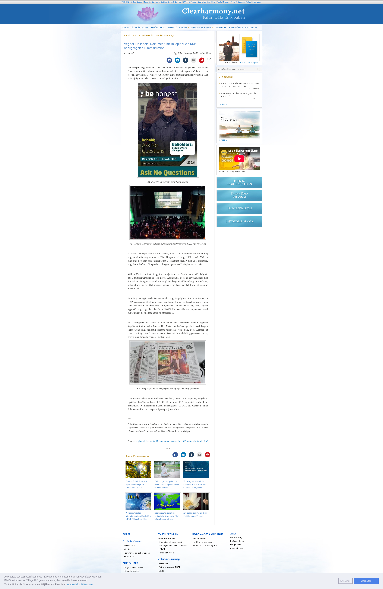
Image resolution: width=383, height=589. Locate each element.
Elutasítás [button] (345, 581)
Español (171, 2)
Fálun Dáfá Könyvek (249, 63)
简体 (127, 2)
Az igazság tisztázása (133, 567)
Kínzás (127, 549)
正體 (123, 2)
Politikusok (163, 564)
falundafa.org (236, 538)
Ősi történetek (199, 538)
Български (156, 2)
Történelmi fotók (166, 553)
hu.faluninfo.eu (237, 541)
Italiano (200, 2)
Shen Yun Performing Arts (205, 546)
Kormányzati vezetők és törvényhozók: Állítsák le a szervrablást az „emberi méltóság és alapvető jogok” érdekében (195, 487)
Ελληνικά (186, 2)
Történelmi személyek (203, 542)
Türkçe (248, 2)
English (133, 2)
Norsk (213, 2)
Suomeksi (178, 2)
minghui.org (235, 545)
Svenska (241, 2)
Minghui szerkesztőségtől (170, 542)
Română (226, 2)
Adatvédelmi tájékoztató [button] (80, 584)
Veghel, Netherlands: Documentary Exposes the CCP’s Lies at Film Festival (172, 440)
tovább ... (223, 104)
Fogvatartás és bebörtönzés (137, 553)
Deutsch (140, 2)
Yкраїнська (256, 2)
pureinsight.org (237, 548)
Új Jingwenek (226, 77)
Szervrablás (129, 557)
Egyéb (161, 571)
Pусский (234, 2)
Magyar (194, 2)
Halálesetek (129, 546)
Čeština (164, 2)
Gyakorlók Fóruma (166, 538)
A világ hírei (130, 35)
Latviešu (207, 2)
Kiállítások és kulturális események (157, 35)
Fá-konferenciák (131, 571)
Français (147, 2)
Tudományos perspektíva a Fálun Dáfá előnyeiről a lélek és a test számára (167, 484)
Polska (219, 2)
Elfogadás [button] (366, 581)
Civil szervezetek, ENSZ (169, 567)
